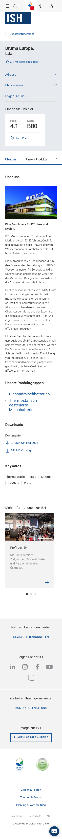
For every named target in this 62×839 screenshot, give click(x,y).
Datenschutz (34, 816)
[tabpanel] (29, 550)
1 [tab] (27, 594)
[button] (31, 75)
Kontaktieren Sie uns (31, 708)
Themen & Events (31, 797)
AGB (49, 816)
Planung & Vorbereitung (31, 805)
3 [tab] (35, 594)
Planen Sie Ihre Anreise (31, 737)
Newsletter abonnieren (31, 636)
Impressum (16, 816)
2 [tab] (31, 594)
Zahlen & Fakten (31, 789)
